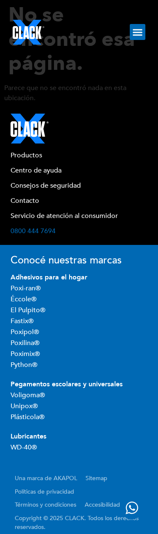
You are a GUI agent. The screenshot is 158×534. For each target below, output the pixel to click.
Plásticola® (28, 417)
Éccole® (24, 299)
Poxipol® (26, 332)
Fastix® (23, 321)
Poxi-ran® (26, 288)
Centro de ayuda (36, 170)
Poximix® (26, 354)
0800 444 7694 (33, 231)
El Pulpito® (29, 310)
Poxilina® (26, 343)
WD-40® (24, 447)
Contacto (25, 200)
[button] (138, 32)
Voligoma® (28, 395)
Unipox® (24, 406)
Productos (26, 155)
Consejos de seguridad (46, 185)
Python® (24, 364)
